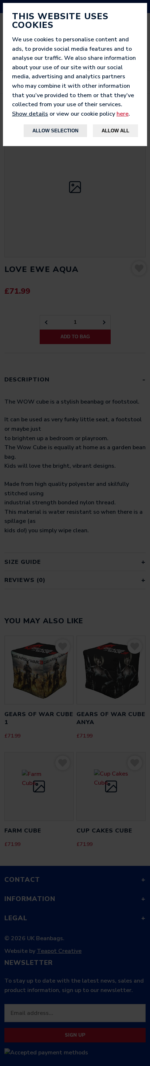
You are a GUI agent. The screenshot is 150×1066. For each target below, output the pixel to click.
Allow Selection (55, 130)
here (123, 114)
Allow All (115, 130)
